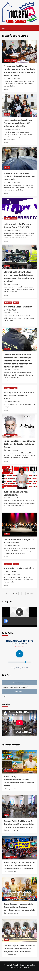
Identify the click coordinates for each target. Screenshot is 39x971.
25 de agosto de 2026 (10, 830)
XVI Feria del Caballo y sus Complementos (16, 493)
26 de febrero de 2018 (11, 574)
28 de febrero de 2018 (11, 78)
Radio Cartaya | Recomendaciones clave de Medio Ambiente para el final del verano (19, 781)
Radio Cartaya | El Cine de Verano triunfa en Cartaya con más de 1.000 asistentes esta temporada (19, 865)
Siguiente (30, 593)
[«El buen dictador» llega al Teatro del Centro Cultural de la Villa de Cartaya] (19, 426)
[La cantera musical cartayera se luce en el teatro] (19, 525)
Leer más (6, 89)
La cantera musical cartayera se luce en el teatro (19, 541)
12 (23, 593)
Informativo (8, 302)
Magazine (7, 218)
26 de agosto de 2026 (10, 789)
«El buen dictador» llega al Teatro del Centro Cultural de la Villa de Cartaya (19, 444)
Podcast (13, 60)
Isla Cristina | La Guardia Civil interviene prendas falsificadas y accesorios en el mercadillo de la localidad (19, 276)
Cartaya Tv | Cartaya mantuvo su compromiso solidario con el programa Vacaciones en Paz (19, 948)
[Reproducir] (19, 653)
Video (6, 815)
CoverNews (14, 968)
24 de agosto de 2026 (10, 913)
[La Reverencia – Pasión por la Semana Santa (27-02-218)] (19, 209)
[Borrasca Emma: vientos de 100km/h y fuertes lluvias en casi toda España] (19, 158)
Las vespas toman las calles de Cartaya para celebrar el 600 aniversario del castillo (18, 123)
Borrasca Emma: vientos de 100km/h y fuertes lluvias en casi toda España (19, 176)
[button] (4, 27)
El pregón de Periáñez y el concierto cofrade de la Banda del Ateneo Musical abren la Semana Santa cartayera (19, 71)
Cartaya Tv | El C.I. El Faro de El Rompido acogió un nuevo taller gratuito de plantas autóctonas (19, 824)
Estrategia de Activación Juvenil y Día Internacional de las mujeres (19, 395)
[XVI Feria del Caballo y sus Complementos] (19, 477)
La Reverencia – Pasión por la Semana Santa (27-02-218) (17, 226)
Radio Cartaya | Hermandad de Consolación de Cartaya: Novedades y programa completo (19, 907)
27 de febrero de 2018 (11, 230)
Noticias (7, 60)
